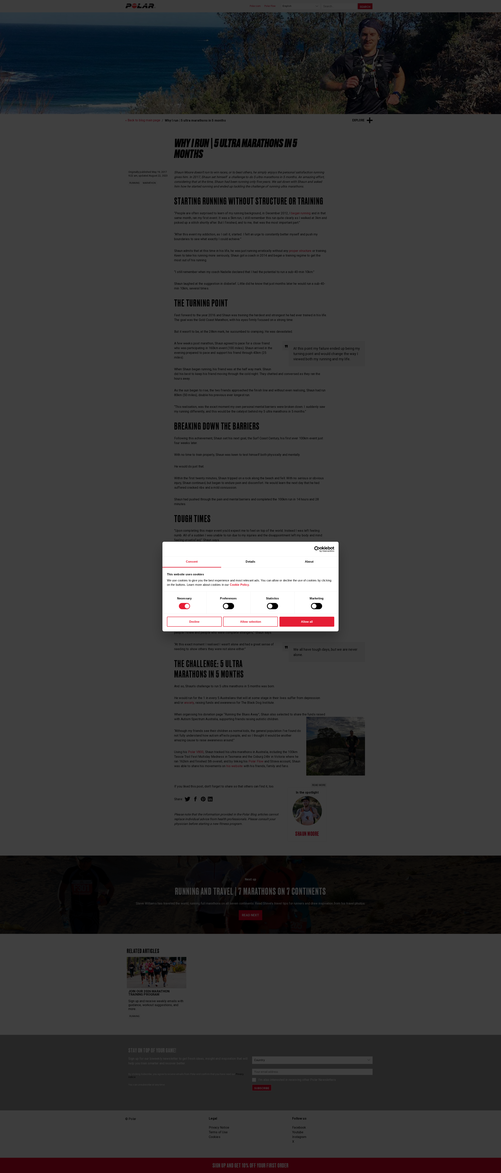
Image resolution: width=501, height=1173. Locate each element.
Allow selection (250, 621)
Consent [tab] (192, 561)
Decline (194, 621)
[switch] (228, 606)
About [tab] (309, 561)
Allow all (307, 621)
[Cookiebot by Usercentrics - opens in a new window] (317, 549)
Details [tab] (250, 561)
